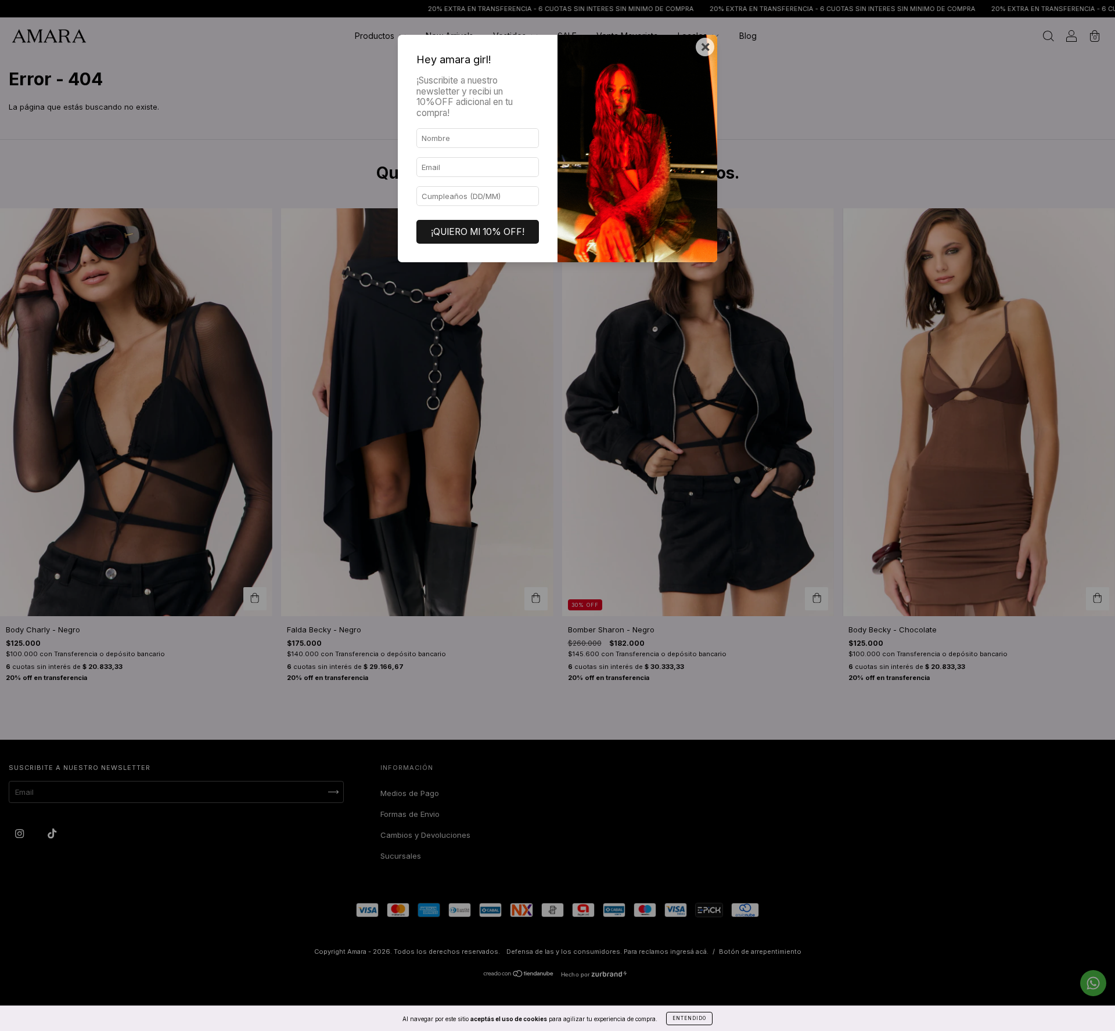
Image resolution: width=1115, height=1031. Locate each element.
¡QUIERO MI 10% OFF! (477, 231)
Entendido (689, 1018)
